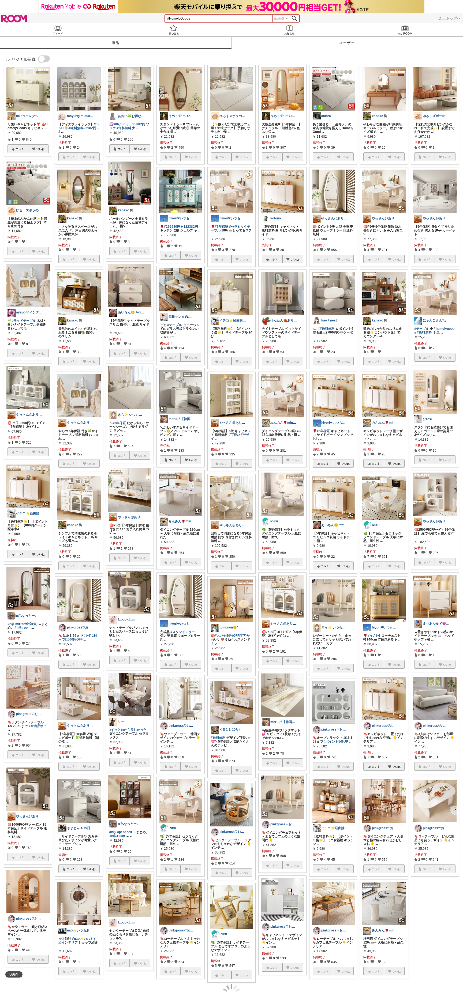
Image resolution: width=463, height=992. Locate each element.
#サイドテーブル (24, 321)
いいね (40, 149)
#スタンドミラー (182, 632)
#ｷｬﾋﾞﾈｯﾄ (373, 636)
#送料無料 (124, 128)
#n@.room (23, 628)
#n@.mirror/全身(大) (23, 624)
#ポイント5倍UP (336, 741)
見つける (174, 29)
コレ (18, 149)
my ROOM (405, 29)
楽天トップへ (449, 18)
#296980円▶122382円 (181, 227)
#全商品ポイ (38, 726)
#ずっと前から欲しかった (128, 730)
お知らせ (289, 29)
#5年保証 (119, 423)
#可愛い (234, 435)
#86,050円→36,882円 (129, 124)
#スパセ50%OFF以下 (230, 636)
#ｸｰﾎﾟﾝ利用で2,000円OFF (77, 637)
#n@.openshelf (120, 832)
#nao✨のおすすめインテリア (77, 940)
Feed (58, 29)
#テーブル (174, 325)
